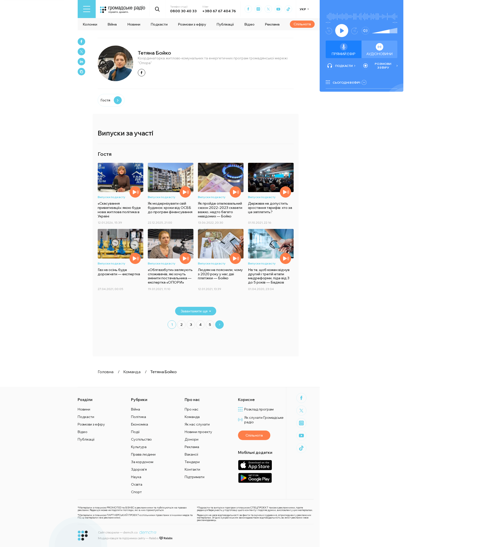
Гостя (105, 100)
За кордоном (142, 462)
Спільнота (302, 24)
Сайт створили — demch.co (118, 532)
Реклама (272, 24)
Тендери (192, 462)
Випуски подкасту (111, 197)
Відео (249, 24)
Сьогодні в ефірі (346, 82)
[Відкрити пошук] (157, 9)
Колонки (90, 24)
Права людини (143, 454)
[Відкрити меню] (87, 9)
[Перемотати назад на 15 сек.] (329, 30)
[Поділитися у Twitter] (81, 51)
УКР (303, 9)
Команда (192, 417)
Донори (191, 439)
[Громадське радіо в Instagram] (258, 9)
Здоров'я (139, 469)
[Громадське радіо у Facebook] (248, 9)
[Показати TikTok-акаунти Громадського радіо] (288, 9)
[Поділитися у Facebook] (81, 41)
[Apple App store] (255, 465)
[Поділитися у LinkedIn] (81, 61)
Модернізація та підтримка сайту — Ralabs (128, 538)
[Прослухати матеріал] (135, 192)
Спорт (136, 492)
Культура (139, 447)
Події (135, 432)
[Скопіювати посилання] (81, 71)
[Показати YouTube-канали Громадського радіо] (278, 9)
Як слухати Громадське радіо (264, 419)
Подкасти (159, 24)
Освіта (136, 484)
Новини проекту (198, 432)
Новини (133, 24)
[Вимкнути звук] (365, 31)
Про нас (191, 409)
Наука (136, 477)
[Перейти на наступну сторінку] (219, 324)
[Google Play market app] (255, 478)
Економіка (139, 424)
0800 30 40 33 (183, 11)
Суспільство (141, 439)
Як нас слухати (197, 424)
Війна (112, 24)
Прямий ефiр (343, 54)
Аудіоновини (379, 54)
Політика (138, 417)
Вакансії (191, 454)
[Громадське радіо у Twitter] (268, 9)
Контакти (192, 469)
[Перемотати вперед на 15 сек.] (354, 30)
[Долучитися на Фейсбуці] (141, 72)
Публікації (225, 24)
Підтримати (194, 477)
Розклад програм (259, 409)
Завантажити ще (194, 311)
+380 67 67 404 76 (219, 11)
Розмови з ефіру (192, 24)
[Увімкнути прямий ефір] (341, 30)
